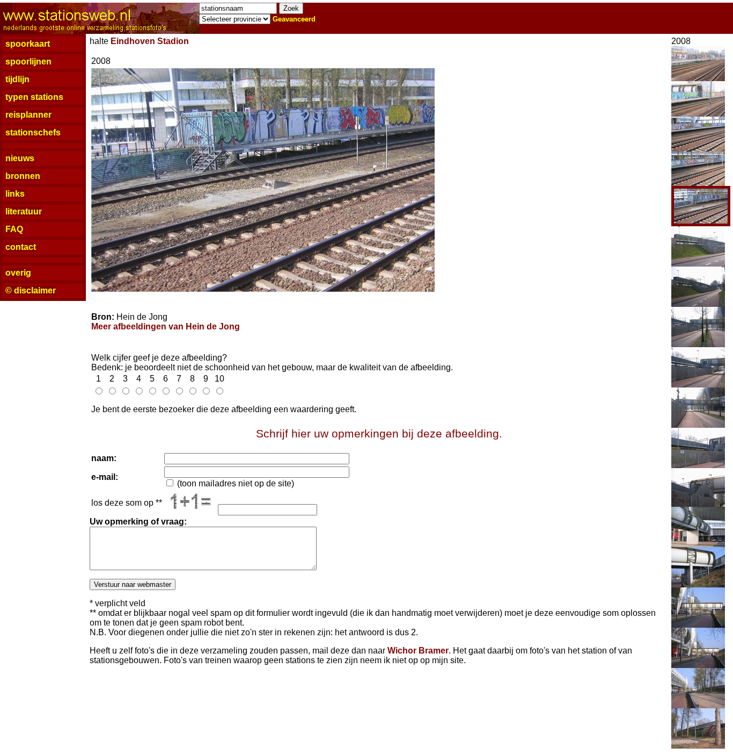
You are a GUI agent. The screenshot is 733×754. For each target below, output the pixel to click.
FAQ (14, 229)
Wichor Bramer (418, 650)
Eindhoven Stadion (150, 41)
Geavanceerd (294, 19)
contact (20, 247)
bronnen (22, 176)
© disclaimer (30, 290)
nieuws (19, 158)
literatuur (23, 211)
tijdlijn (17, 79)
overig (18, 272)
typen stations (34, 97)
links (15, 193)
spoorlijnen (28, 61)
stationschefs (33, 132)
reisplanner (28, 114)
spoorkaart (27, 43)
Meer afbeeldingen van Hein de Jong (165, 326)
